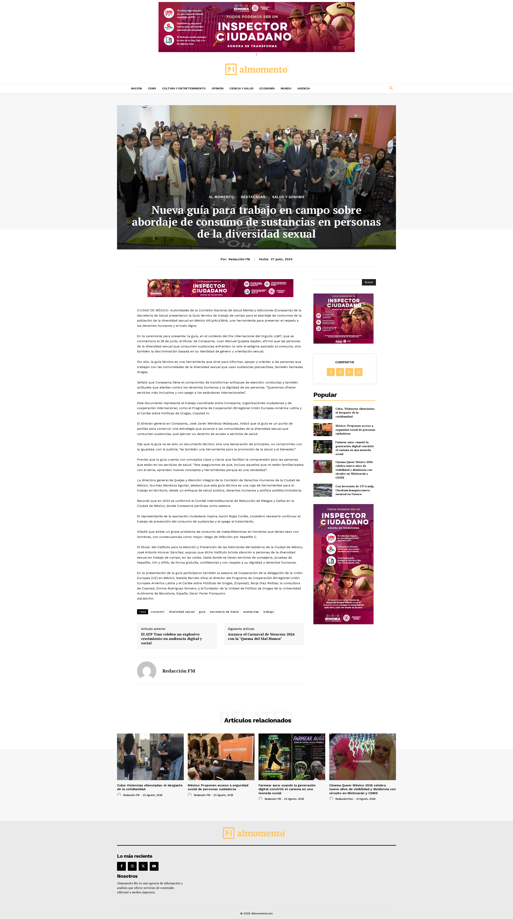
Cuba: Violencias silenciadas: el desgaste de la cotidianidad (355, 412)
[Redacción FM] (146, 671)
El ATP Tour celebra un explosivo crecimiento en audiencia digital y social (171, 638)
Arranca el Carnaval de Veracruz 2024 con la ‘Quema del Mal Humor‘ (261, 636)
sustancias (251, 611)
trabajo (268, 611)
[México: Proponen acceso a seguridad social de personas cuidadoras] (322, 429)
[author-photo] (119, 795)
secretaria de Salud (224, 611)
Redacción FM (239, 259)
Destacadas (253, 197)
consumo (158, 611)
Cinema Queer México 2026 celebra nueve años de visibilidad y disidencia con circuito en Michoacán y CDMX (354, 469)
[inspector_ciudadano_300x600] (343, 623)
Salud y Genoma (288, 197)
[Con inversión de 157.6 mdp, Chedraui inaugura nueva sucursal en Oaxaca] (322, 490)
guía (202, 611)
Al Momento (221, 197)
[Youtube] (154, 866)
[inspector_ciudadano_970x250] (256, 27)
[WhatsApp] (358, 372)
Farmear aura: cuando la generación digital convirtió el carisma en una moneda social (354, 448)
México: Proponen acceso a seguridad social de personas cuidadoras (355, 429)
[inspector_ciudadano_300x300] (343, 342)
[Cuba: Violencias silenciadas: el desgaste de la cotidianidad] (322, 412)
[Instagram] (132, 866)
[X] (340, 372)
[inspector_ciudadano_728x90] (220, 296)
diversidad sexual (182, 611)
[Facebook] (331, 372)
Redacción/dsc (344, 798)
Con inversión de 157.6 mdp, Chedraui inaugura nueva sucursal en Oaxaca (354, 490)
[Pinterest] (349, 372)
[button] (364, 88)
